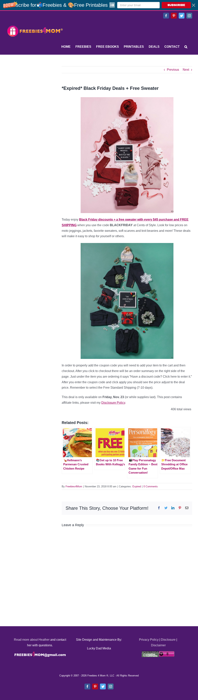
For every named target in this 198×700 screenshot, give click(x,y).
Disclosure (168, 639)
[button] (99, 5)
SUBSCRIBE (176, 5)
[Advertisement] (35, 90)
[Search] (185, 46)
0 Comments (150, 486)
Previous (173, 69)
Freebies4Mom (74, 486)
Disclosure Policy (113, 402)
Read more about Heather (32, 639)
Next (186, 69)
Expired (136, 486)
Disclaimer (158, 645)
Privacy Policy (149, 639)
